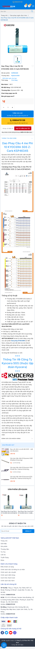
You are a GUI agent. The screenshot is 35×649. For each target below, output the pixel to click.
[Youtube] (10, 632)
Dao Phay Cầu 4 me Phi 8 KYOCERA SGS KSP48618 (9, 512)
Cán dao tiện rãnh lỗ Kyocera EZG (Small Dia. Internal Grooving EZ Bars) (21, 477)
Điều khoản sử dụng (7, 567)
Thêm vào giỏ (17, 114)
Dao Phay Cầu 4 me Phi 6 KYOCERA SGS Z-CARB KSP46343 (25, 512)
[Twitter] (6, 632)
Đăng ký (28, 531)
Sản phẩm (4, 546)
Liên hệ (3, 554)
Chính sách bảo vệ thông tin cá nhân (13, 569)
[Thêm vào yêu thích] (33, 66)
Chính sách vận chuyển (8, 572)
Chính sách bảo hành (7, 580)
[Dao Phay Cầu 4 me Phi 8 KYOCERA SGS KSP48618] (9, 501)
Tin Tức (3, 552)
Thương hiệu (5, 549)
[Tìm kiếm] (32, 11)
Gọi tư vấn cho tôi (23, 128)
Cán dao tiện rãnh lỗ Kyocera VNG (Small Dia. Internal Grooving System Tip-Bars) (21, 468)
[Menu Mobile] (32, 6)
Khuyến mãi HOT (8, 445)
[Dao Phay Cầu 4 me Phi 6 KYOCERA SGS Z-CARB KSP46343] (26, 501)
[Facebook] (2, 632)
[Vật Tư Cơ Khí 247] (8, 6)
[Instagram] (14, 632)
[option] (17, 38)
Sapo (21, 644)
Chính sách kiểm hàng (8, 575)
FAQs (2, 560)
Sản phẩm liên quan (17, 489)
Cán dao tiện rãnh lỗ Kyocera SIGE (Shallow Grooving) (21, 459)
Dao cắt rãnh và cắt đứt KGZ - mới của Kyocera (21, 450)
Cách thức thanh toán (8, 578)
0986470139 (18, 2)
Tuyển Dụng (5, 557)
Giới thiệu (4, 543)
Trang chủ (4, 541)
